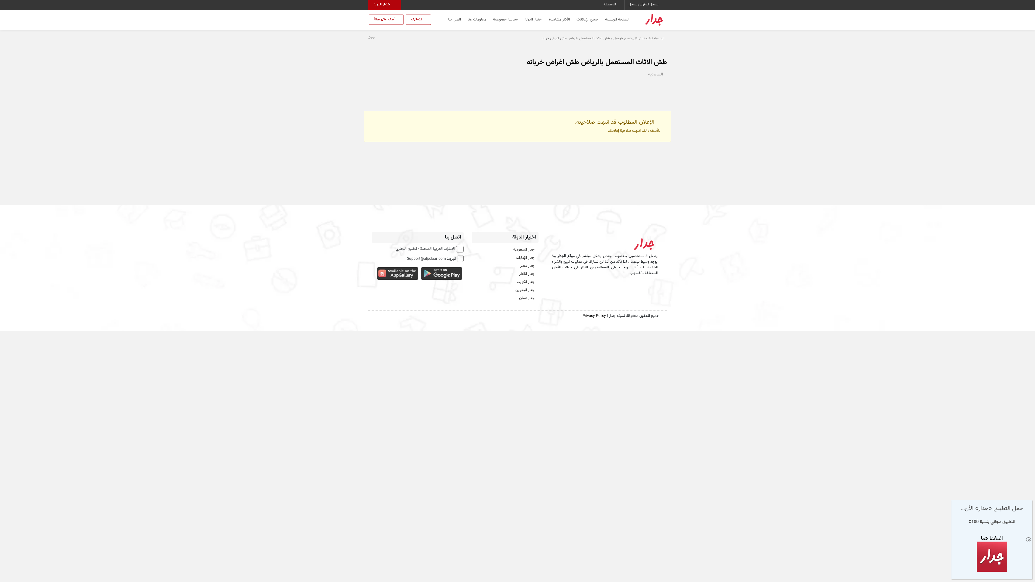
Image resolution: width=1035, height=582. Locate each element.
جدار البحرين (524, 290)
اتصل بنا (454, 20)
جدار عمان (526, 298)
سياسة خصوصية (505, 20)
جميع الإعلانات (587, 20)
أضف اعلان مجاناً (384, 19)
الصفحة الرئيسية (617, 20)
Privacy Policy (594, 316)
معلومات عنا (477, 20)
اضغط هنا (992, 538)
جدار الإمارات (525, 258)
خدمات (646, 38)
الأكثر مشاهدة (559, 20)
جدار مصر (527, 266)
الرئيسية (659, 38)
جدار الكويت (525, 282)
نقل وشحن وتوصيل (625, 38)
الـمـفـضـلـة (610, 4)
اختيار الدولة (383, 4)
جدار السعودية (523, 250)
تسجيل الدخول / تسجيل (644, 4)
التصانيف (417, 19)
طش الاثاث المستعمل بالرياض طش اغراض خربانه (597, 62)
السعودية (655, 74)
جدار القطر (526, 274)
